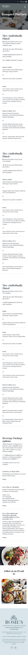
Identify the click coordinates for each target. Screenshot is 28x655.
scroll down (14, 22)
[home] (5, 6)
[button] (23, 1)
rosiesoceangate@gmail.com (14, 627)
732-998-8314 (14, 629)
